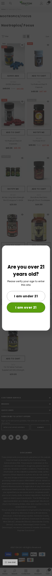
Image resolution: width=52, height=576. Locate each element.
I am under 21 (26, 296)
